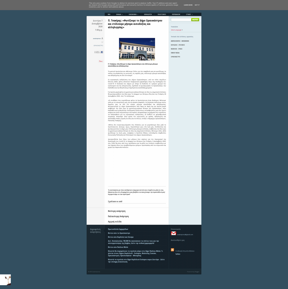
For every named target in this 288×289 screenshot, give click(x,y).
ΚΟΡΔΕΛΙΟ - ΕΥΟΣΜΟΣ (178, 45)
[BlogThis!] (98, 52)
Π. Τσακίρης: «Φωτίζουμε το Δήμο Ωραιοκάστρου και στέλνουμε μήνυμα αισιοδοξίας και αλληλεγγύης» (135, 24)
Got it (197, 5)
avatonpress (97, 38)
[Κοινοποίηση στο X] (100, 52)
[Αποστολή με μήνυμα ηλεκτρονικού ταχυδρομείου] (95, 52)
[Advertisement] (137, 169)
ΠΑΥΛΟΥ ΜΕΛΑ (175, 53)
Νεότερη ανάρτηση (116, 211)
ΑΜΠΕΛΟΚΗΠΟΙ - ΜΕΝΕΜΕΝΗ (180, 41)
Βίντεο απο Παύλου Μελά (118, 247)
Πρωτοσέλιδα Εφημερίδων (118, 229)
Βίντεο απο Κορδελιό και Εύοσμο (121, 237)
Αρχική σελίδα (115, 221)
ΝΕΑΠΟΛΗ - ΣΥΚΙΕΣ (176, 49)
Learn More (188, 5)
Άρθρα (178, 254)
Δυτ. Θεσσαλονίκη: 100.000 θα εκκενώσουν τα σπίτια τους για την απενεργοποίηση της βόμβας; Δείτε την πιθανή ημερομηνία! (133, 242)
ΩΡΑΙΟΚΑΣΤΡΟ (98, 46)
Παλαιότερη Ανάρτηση (118, 216)
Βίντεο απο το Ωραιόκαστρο (119, 233)
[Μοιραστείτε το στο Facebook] (102, 52)
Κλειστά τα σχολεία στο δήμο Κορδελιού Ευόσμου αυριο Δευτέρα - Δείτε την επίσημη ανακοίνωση (136, 260)
